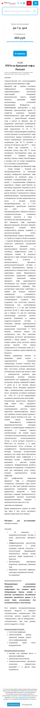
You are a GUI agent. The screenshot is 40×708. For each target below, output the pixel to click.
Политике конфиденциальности (21, 697)
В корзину (20, 53)
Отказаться (27, 704)
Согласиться (13, 704)
